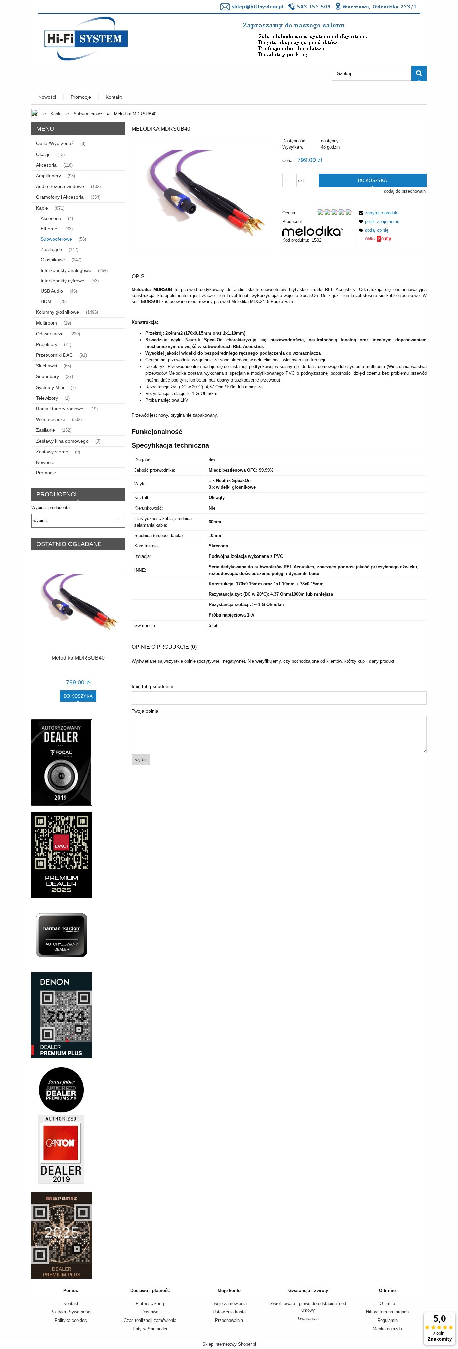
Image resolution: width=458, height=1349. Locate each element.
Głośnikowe (53, 259)
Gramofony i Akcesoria (60, 197)
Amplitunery (48, 175)
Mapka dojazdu (387, 1328)
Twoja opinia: (146, 711)
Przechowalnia (229, 1320)
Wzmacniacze (50, 419)
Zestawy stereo (52, 451)
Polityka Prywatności (70, 1311)
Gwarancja (308, 1318)
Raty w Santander (150, 1328)
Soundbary (47, 376)
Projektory (46, 344)
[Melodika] (312, 230)
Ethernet (50, 228)
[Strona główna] (229, 32)
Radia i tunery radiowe (59, 408)
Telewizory (47, 398)
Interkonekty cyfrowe (62, 280)
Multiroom (46, 323)
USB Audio (52, 291)
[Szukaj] (419, 73)
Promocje (46, 472)
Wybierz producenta (50, 507)
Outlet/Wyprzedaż (55, 143)
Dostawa (149, 1311)
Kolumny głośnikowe (57, 312)
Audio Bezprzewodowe (60, 186)
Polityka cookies (71, 1320)
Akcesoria (46, 165)
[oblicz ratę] (377, 241)
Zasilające (51, 249)
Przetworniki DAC (54, 355)
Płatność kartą (150, 1303)
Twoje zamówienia (229, 1303)
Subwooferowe (56, 239)
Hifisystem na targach (387, 1311)
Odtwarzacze (50, 333)
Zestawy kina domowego (62, 441)
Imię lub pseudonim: (153, 686)
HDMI (47, 301)
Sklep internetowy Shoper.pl (229, 1344)
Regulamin (387, 1320)
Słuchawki (46, 365)
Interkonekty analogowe (66, 270)
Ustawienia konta (229, 1311)
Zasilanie (45, 430)
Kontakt (70, 1303)
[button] (377, 212)
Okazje (43, 154)
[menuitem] (47, 97)
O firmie (387, 1303)
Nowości (45, 462)
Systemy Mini (50, 387)
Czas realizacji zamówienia (150, 1320)
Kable (42, 208)
